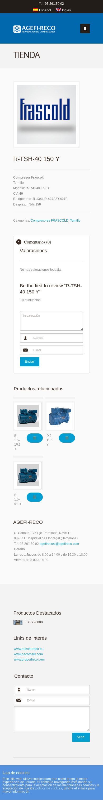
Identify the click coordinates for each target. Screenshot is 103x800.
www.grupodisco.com (29, 659)
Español (45, 10)
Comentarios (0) (37, 242)
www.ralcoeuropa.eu (29, 649)
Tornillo (75, 220)
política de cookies (48, 788)
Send (81, 737)
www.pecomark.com (28, 654)
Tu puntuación (30, 300)
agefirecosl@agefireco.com (59, 544)
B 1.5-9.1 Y (18, 499)
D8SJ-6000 (34, 622)
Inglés (66, 10)
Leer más (35, 438)
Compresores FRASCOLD (49, 220)
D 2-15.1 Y (49, 440)
